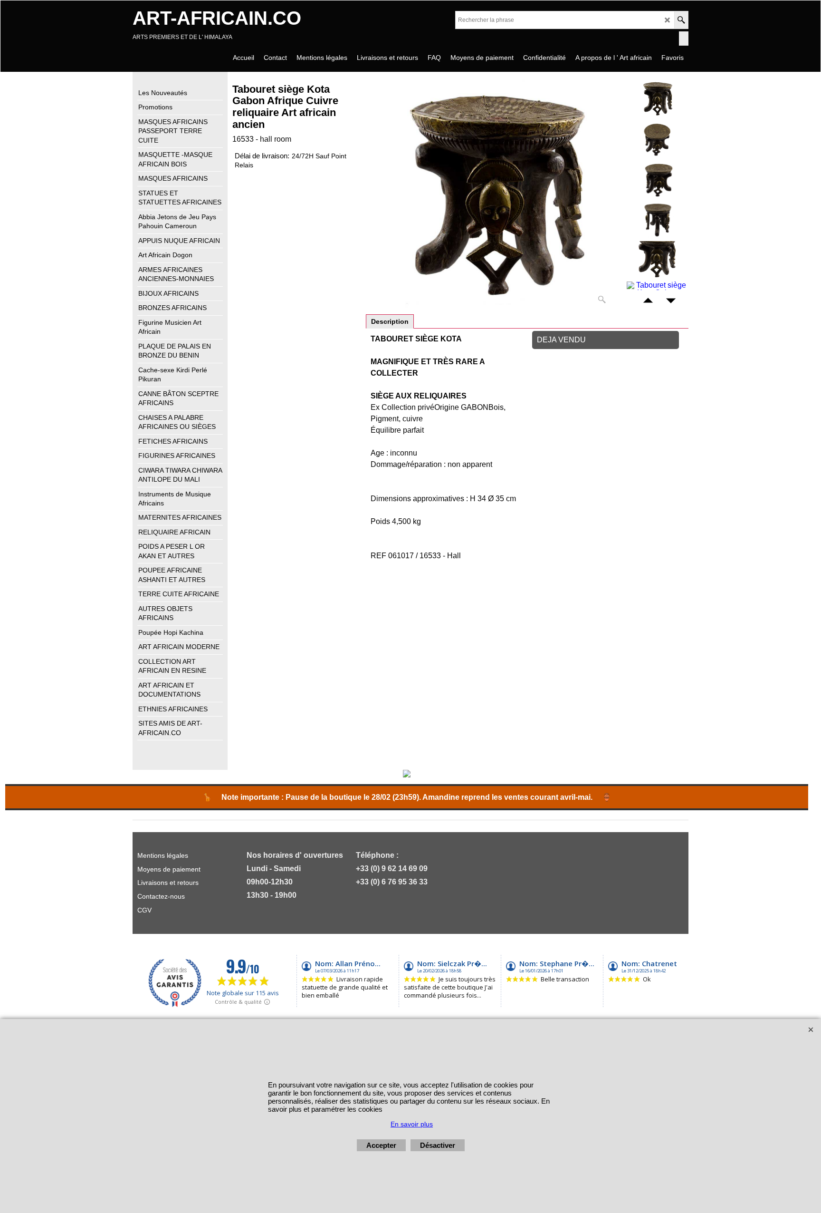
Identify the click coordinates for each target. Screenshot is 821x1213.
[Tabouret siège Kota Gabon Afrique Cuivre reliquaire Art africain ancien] (495, 193)
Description (390, 321)
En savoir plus (412, 1124)
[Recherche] (681, 20)
